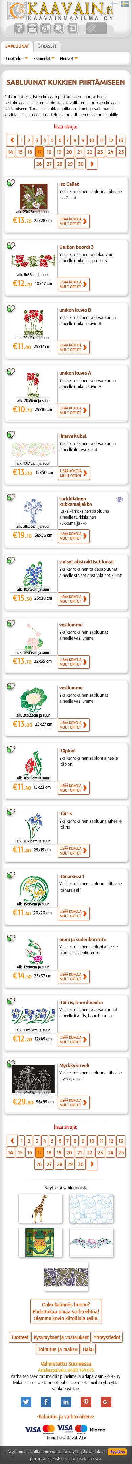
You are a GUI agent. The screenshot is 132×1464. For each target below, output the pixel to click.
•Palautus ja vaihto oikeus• (66, 1416)
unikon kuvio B (75, 310)
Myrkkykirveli (74, 1065)
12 (111, 140)
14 (10, 151)
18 (49, 151)
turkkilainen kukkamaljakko (75, 501)
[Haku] (58, 33)
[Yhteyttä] (32, 33)
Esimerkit (41, 58)
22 (89, 151)
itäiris (65, 813)
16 (29, 151)
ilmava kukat (73, 436)
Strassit (47, 46)
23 (100, 151)
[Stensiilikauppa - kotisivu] (60, 18)
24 (110, 151)
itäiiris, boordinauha (81, 1002)
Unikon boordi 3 (76, 247)
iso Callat (69, 184)
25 (121, 151)
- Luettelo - (13, 58)
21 (79, 151)
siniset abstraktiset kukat (86, 561)
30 (81, 163)
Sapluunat (17, 46)
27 (49, 163)
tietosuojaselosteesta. (81, 1459)
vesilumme (71, 624)
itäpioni (67, 750)
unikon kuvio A (75, 373)
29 (70, 163)
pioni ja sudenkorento (82, 939)
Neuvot (66, 58)
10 (91, 140)
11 (102, 140)
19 (59, 151)
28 (59, 163)
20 (69, 151)
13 (120, 140)
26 (39, 163)
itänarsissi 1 (72, 876)
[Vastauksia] (19, 33)
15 (20, 151)
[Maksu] (45, 33)
